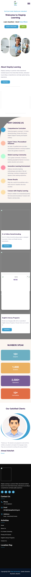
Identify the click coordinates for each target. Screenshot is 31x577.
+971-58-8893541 (8, 504)
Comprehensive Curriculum (17, 128)
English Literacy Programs (11, 318)
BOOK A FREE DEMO (11, 27)
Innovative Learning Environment (19, 166)
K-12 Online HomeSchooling (11, 234)
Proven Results (13, 179)
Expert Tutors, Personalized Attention (17, 143)
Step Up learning (15, 571)
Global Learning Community (17, 155)
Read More (5, 82)
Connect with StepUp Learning (18, 191)
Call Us (23, 27)
